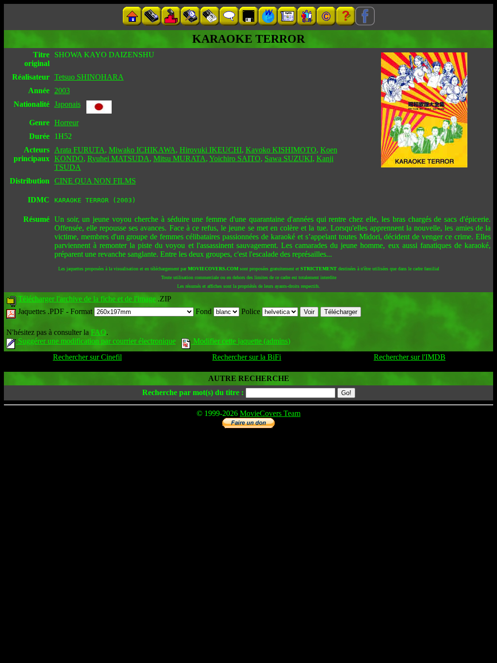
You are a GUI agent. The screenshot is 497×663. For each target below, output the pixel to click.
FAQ (98, 332)
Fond (205, 311)
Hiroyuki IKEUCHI (211, 150)
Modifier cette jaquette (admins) (240, 341)
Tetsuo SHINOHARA (89, 77)
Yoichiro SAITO (235, 158)
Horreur (66, 122)
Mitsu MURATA (179, 158)
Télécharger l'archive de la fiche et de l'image (87, 299)
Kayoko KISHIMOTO (281, 150)
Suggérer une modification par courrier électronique (96, 341)
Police (251, 311)
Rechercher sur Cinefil (87, 357)
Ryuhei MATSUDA (118, 158)
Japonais (67, 104)
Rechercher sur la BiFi (246, 357)
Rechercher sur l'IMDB (410, 357)
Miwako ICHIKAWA (142, 150)
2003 (62, 90)
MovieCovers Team (270, 413)
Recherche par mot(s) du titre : (193, 392)
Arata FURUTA (79, 150)
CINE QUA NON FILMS (95, 181)
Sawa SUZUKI (289, 158)
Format (82, 311)
